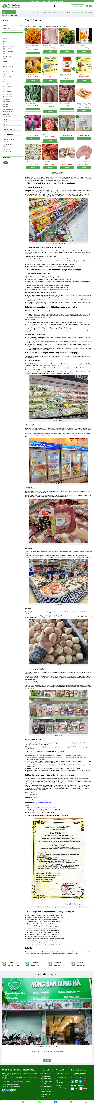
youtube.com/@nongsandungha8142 (42, 802)
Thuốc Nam (6, 142)
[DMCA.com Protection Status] (13, 1090)
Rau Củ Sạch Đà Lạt (8, 101)
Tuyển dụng (59, 1085)
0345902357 (59, 965)
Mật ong (5, 89)
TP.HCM (85, 1088)
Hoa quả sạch (7, 86)
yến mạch (54, 743)
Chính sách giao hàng (45, 1073)
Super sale (6, 114)
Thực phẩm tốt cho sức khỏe (11, 137)
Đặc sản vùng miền (8, 51)
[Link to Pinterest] (84, 1081)
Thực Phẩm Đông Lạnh (9, 129)
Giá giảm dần (63, 26)
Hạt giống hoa (7, 76)
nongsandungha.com (35, 797)
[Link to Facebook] (72, 1081)
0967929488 (82, 965)
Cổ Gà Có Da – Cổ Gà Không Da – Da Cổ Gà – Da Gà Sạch (84, 104)
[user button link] (87, 6)
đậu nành (32, 685)
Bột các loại (6, 39)
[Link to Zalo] (76, 1081)
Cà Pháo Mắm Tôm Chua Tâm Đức (66, 75)
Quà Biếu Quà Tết (53, 12)
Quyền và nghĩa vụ (45, 1094)
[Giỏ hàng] (90, 6)
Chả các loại (6, 44)
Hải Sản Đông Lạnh (8, 71)
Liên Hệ (90, 12)
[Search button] (54, 6)
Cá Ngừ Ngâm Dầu (47, 74)
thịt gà (72, 495)
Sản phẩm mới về (8, 109)
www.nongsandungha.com (13, 1086)
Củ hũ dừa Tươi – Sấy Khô (83, 133)
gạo (50, 743)
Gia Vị (4, 69)
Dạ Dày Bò (62, 161)
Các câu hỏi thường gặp (46, 1089)
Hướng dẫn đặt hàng (45, 1091)
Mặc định (28, 26)
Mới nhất (48, 26)
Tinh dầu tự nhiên (8, 144)
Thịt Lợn (5, 124)
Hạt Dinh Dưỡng (7, 74)
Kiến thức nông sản (64, 12)
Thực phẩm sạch (8, 134)
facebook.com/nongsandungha (40, 800)
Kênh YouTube (59, 1082)
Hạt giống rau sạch (8, 79)
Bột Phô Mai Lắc (81, 45)
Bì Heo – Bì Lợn (47, 45)
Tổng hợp (5, 147)
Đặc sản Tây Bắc (7, 49)
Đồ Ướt (5, 59)
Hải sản (27, 551)
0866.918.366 (80, 1074)
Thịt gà (5, 121)
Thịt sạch (5, 126)
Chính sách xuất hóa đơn (46, 1081)
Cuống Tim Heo (46, 161)
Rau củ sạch (6, 99)
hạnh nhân (53, 685)
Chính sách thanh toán (45, 1086)
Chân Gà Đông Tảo (47, 103)
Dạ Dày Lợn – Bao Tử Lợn (83, 161)
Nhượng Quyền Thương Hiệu (79, 12)
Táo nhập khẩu (7, 116)
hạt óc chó (47, 685)
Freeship (5, 61)
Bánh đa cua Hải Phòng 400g (32, 46)
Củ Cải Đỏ (28, 133)
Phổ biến (34, 26)
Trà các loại (6, 149)
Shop (9, 15)
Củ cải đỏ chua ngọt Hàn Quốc (49, 133)
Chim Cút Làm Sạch (65, 103)
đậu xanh (37, 685)
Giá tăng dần (55, 26)
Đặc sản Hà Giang (8, 46)
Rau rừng (5, 104)
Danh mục (44, 12)
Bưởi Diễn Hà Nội (30, 74)
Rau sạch (5, 106)
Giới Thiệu (37, 12)
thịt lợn (69, 495)
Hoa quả (5, 81)
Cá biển (5, 41)
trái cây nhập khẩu (60, 435)
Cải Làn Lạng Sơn (30, 103)
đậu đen (42, 685)
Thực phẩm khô (7, 131)
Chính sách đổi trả (45, 1076)
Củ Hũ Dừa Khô (63, 133)
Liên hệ (57, 1080)
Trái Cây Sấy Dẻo (7, 152)
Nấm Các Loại (7, 91)
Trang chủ (4, 15)
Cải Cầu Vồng (80, 74)
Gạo (4, 64)
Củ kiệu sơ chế (29, 161)
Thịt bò (5, 119)
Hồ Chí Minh (6, 28)
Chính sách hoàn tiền (45, 1078)
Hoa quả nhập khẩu (8, 84)
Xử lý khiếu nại (44, 1097)
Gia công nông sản (8, 66)
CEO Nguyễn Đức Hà (61, 1077)
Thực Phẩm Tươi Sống (9, 139)
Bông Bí (62, 45)
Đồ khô (5, 54)
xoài (55, 433)
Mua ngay (33, 52)
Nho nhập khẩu (7, 94)
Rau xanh (27, 364)
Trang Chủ (31, 12)
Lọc (5, 162)
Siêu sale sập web (8, 111)
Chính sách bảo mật (45, 1084)
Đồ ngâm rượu (7, 56)
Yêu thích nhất (41, 26)
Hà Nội (5, 25)
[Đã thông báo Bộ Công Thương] (6, 1090)
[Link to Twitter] (80, 1081)
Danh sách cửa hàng (61, 1088)
